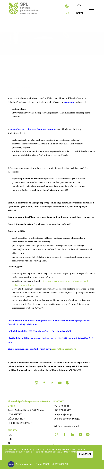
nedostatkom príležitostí (63, 348)
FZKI (10, 434)
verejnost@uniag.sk (64, 414)
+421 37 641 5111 (63, 410)
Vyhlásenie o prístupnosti (66, 426)
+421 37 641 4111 (63, 405)
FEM (10, 439)
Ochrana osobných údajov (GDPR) (33, 464)
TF (9, 443)
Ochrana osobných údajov (67, 418)
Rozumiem (85, 454)
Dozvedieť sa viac (69, 452)
